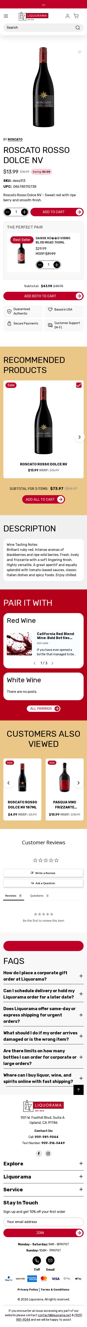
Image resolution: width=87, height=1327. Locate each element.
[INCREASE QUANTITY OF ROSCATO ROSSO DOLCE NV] (24, 212)
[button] (80, 437)
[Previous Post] (34, 663)
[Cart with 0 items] (78, 16)
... (43, 4)
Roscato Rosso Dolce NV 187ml (22, 804)
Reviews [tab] (10, 895)
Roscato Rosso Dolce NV (43, 464)
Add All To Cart (40, 499)
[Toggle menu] (5, 16)
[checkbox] (79, 385)
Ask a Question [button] (45, 883)
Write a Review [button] (45, 873)
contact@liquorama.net (54, 1315)
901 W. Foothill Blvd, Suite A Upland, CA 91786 (43, 1120)
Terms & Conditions (55, 1289)
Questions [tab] (37, 895)
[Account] (67, 16)
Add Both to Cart (40, 296)
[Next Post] (52, 663)
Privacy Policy (28, 1289)
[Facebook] (38, 1153)
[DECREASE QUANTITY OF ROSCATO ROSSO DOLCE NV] (7, 212)
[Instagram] (48, 1153)
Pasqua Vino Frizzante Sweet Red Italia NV (64, 805)
